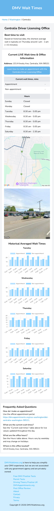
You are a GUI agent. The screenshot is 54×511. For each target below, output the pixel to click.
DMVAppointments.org (23, 485)
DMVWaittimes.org (13, 462)
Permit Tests (19, 479)
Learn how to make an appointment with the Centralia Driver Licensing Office (27, 70)
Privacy (16, 497)
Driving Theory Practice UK (25, 482)
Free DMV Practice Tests (24, 476)
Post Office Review (22, 488)
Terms (16, 500)
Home (5, 19)
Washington (14, 19)
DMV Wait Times (27, 8)
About (16, 491)
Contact (16, 494)
